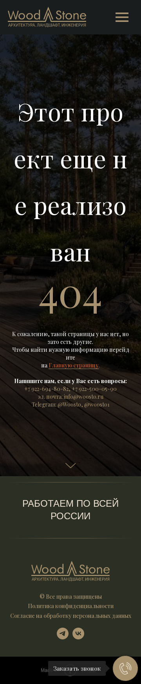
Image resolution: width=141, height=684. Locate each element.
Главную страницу (74, 480)
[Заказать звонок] (125, 668)
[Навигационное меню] (121, 17)
